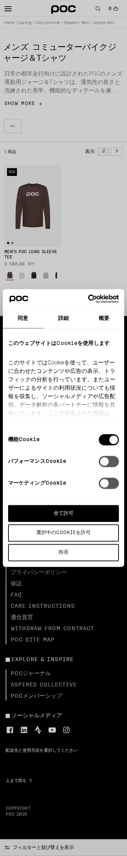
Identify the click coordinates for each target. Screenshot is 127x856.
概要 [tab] (104, 318)
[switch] (109, 461)
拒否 (63, 552)
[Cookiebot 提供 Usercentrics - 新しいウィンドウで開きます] (89, 299)
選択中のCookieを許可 (63, 532)
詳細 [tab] (63, 318)
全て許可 (63, 513)
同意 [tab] (23, 318)
